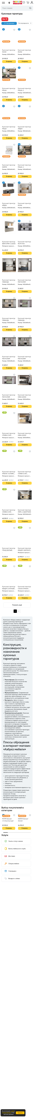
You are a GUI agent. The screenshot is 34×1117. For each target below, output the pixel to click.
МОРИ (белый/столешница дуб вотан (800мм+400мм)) (7, 820)
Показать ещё (17, 605)
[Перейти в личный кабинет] (32, 3)
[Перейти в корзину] (28, 3)
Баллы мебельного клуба (17, 849)
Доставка (11, 856)
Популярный (6, 156)
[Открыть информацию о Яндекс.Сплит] (8, 56)
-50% (4, 450)
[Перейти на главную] (17, 3)
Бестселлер (6, 41)
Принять (20, 1113)
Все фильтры (10, 23)
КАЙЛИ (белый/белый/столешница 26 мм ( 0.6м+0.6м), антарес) (24, 820)
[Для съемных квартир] (3, 29)
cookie (12, 1111)
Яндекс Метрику (6, 1112)
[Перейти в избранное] (24, 3)
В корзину (9, 61)
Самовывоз (12, 871)
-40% (4, 412)
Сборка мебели (13, 863)
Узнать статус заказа (15, 841)
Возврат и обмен (14, 878)
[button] (9, 2)
